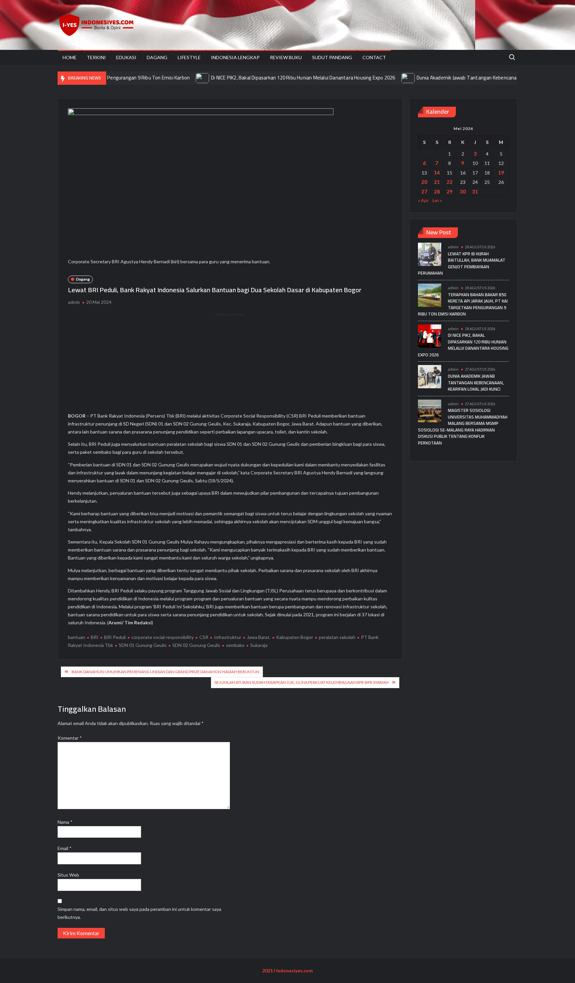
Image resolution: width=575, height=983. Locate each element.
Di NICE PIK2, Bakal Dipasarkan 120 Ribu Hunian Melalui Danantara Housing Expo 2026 (281, 77)
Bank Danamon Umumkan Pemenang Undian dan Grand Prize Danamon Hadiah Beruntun (165, 671)
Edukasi (126, 57)
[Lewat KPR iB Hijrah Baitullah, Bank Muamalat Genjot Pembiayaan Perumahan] (429, 254)
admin (74, 302)
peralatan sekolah (337, 637)
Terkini (96, 57)
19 (501, 173)
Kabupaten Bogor (294, 637)
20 (424, 182)
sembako (235, 645)
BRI (94, 637)
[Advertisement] (230, 364)
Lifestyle (189, 57)
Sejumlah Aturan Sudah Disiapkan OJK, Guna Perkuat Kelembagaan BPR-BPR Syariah (302, 682)
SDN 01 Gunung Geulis (143, 645)
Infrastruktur (227, 637)
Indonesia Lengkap (235, 57)
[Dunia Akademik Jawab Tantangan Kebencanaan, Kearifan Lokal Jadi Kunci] (386, 77)
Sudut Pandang (332, 57)
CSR (203, 637)
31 (475, 191)
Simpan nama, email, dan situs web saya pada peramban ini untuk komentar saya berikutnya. (139, 913)
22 (450, 182)
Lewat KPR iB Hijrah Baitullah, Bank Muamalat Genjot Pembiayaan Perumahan (461, 263)
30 (463, 191)
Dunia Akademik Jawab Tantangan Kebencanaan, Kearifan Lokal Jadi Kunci (475, 77)
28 (437, 191)
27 (424, 191)
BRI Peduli (115, 637)
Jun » (437, 200)
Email (65, 848)
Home (70, 57)
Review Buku (286, 57)
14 (437, 173)
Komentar (70, 738)
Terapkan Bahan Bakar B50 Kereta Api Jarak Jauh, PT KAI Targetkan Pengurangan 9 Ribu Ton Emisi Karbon (463, 304)
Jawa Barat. (259, 637)
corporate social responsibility (162, 637)
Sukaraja (259, 645)
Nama (65, 822)
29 (450, 191)
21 (437, 182)
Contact (374, 57)
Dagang (157, 57)
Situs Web (68, 875)
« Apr (423, 200)
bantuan (76, 637)
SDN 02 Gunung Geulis (196, 645)
